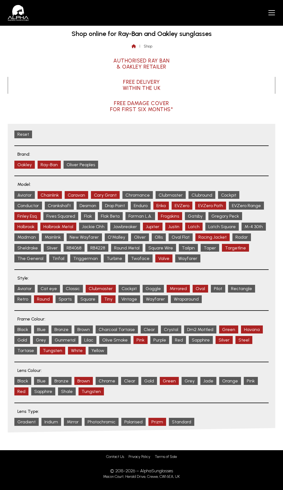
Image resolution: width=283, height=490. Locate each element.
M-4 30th (254, 226)
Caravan (76, 195)
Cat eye (49, 288)
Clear (149, 329)
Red (179, 340)
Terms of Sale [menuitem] (166, 456)
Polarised (133, 421)
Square (87, 299)
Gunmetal (65, 340)
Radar (241, 237)
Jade (208, 381)
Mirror (73, 421)
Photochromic (102, 421)
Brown (83, 329)
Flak (88, 216)
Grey (41, 340)
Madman (26, 237)
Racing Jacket (212, 237)
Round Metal (127, 248)
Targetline (235, 248)
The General (30, 258)
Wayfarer (187, 258)
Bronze (61, 329)
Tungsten (52, 350)
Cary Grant (105, 195)
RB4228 (97, 248)
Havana (252, 329)
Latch (194, 226)
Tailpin (188, 248)
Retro (22, 299)
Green (228, 329)
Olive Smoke (115, 340)
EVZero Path (210, 205)
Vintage (129, 299)
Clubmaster (171, 195)
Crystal (171, 329)
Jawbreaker (125, 226)
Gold (22, 340)
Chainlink (50, 195)
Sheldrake (27, 248)
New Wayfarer (84, 237)
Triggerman (85, 258)
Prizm (157, 421)
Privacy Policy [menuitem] (139, 456)
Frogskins (170, 216)
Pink (141, 340)
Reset (23, 134)
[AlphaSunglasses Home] (18, 13)
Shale (67, 391)
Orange (230, 381)
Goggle (153, 288)
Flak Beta (110, 216)
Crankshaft (59, 205)
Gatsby (195, 216)
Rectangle (241, 288)
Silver (224, 340)
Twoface (140, 258)
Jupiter (152, 226)
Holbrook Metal (58, 226)
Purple (159, 340)
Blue (41, 329)
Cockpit (228, 195)
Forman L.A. (140, 216)
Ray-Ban (49, 164)
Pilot (218, 288)
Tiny (108, 299)
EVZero (182, 205)
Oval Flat (181, 237)
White (77, 350)
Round (43, 299)
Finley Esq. (27, 216)
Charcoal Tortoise (117, 329)
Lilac (88, 340)
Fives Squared (60, 216)
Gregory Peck (225, 216)
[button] (271, 12)
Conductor (28, 205)
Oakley (24, 164)
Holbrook (26, 226)
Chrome (107, 381)
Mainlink (53, 237)
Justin (173, 226)
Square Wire (160, 248)
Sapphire (201, 340)
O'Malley (116, 237)
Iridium (51, 421)
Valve (163, 258)
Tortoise (25, 350)
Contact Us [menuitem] (115, 456)
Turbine (114, 258)
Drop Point (115, 205)
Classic (73, 288)
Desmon (88, 205)
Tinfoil (58, 258)
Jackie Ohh (93, 226)
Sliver (52, 248)
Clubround (202, 195)
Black (22, 329)
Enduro (141, 205)
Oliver (140, 237)
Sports (65, 299)
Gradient (26, 421)
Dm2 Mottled (200, 329)
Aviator (24, 195)
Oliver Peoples (81, 164)
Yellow (97, 350)
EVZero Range (246, 205)
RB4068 (74, 248)
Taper (210, 248)
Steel (244, 340)
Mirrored (178, 288)
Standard (181, 421)
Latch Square (222, 226)
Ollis (159, 237)
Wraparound (186, 299)
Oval (200, 288)
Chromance (137, 195)
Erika (161, 205)
